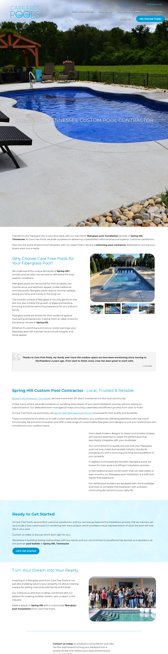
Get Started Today (150, 18)
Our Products (154, 11)
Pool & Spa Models (83, 11)
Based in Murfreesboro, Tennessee (31, 398)
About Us (125, 19)
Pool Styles (105, 11)
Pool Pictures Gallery (129, 11)
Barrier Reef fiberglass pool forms (73, 413)
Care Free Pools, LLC (25, 13)
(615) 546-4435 (154, 4)
